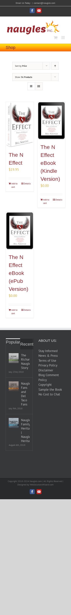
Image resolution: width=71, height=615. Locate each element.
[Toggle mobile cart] (56, 38)
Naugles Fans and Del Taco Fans (25, 393)
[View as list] (38, 86)
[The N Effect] (20, 124)
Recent (26, 344)
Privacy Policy (47, 365)
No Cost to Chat (49, 394)
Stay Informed (48, 351)
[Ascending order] (55, 66)
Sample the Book (50, 389)
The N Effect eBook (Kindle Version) (50, 163)
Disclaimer (45, 370)
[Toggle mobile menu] (63, 38)
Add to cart (14, 185)
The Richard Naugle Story (25, 361)
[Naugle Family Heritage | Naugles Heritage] (14, 423)
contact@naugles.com (44, 3)
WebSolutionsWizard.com (42, 484)
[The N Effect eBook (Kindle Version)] (51, 120)
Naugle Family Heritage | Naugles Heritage (25, 430)
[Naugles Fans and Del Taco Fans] (14, 386)
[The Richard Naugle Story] (14, 358)
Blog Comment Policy (48, 377)
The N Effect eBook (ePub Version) (18, 273)
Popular (13, 342)
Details (27, 183)
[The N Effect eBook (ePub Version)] (20, 231)
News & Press (48, 356)
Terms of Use (47, 360)
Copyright (45, 385)
